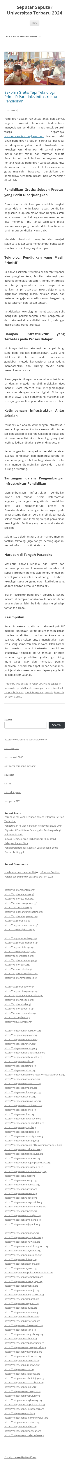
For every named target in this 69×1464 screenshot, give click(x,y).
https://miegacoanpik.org (18, 1145)
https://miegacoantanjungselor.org (23, 1167)
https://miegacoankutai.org (19, 1369)
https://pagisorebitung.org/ (19, 947)
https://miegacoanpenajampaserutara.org (27, 1162)
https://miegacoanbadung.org (20, 1307)
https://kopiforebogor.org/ (19, 1008)
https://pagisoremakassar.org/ (21, 925)
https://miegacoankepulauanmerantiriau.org (28, 1272)
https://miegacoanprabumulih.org (23, 1057)
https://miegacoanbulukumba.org (23, 1255)
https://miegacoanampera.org (20, 1087)
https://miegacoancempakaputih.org (24, 1404)
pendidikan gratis (33, 692)
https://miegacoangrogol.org (20, 1127)
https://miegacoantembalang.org (22, 1219)
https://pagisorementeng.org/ (20, 938)
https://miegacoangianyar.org (20, 1189)
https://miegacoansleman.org (20, 1193)
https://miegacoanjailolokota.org (22, 1373)
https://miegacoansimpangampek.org (25, 1347)
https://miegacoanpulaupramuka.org (24, 1052)
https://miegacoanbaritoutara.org (22, 1356)
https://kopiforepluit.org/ (18, 969)
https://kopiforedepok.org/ (19, 999)
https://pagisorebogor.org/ (19, 986)
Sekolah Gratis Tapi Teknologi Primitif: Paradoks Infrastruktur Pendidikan (31, 97)
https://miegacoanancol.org (19, 1413)
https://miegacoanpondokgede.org (23, 1136)
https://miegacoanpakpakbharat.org (24, 1382)
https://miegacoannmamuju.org (22, 1290)
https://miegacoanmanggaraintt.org (24, 1294)
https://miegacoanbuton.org (20, 1329)
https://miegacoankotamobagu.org (23, 1277)
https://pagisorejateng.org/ (19, 955)
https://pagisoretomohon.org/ (21, 942)
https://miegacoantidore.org (20, 1070)
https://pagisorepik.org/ (17, 920)
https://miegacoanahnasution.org (22, 1030)
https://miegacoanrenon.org (20, 1043)
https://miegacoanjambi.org (19, 1175)
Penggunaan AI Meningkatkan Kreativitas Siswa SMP (33, 825)
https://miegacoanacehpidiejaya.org (24, 1378)
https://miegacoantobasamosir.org (23, 1325)
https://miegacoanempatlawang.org (24, 1343)
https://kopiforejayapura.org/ (20, 903)
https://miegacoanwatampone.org (23, 1351)
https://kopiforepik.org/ (17, 964)
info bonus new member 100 (20, 872)
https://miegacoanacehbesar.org (22, 1316)
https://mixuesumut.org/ (18, 1021)
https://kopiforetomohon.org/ (21, 973)
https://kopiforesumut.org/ (19, 898)
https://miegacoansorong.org (20, 1180)
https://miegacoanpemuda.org (21, 1039)
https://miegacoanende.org (19, 1061)
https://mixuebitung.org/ (18, 907)
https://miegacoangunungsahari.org (24, 1408)
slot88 (7, 783)
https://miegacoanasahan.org (20, 1338)
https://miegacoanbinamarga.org (22, 1092)
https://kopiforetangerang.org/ (21, 916)
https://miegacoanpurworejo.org (22, 1360)
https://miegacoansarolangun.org (22, 1391)
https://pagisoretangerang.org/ (21, 991)
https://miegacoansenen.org (20, 1096)
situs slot (9, 774)
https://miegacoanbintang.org (20, 1259)
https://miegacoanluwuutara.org (22, 1321)
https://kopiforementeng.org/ (20, 960)
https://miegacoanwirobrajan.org (22, 1215)
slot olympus (11, 748)
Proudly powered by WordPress (20, 1457)
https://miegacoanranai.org (50, 1074)
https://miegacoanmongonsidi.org (23, 1202)
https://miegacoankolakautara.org (23, 1149)
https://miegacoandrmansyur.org (22, 1430)
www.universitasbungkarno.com (24, 136)
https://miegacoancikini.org (19, 1114)
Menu (34, 22)
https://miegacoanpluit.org (47, 1145)
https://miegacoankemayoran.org (22, 1101)
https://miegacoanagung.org (20, 1065)
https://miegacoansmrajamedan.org (24, 1435)
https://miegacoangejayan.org (20, 1035)
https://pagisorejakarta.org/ (19, 929)
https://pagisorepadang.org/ (20, 951)
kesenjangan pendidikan (43, 688)
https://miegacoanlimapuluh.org (22, 1395)
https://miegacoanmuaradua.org (22, 1158)
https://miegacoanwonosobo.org (22, 1083)
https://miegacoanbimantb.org (21, 1285)
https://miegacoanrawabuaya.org (22, 1118)
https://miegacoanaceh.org (19, 1074)
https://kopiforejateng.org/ (19, 894)
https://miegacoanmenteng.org (21, 1140)
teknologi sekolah (54, 692)
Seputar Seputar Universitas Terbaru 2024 (34, 10)
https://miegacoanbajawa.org (20, 1268)
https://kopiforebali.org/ (17, 1004)
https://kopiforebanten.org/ (19, 889)
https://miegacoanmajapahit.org (22, 1224)
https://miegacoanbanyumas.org (22, 1250)
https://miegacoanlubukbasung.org (23, 1153)
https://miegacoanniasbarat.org (21, 1299)
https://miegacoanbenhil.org (20, 1109)
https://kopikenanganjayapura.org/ (23, 911)
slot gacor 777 (12, 801)
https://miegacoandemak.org (20, 1386)
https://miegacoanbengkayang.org (23, 1400)
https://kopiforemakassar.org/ (21, 977)
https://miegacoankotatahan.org (22, 1079)
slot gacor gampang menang (20, 766)
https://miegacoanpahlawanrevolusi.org (26, 1417)
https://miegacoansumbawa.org (22, 1364)
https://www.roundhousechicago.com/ (25, 739)
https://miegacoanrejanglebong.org (23, 1334)
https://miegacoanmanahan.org (21, 1233)
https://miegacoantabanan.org (21, 1312)
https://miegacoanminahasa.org (22, 1184)
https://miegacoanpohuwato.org (22, 1241)
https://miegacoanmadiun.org (20, 1426)
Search (8, 719)
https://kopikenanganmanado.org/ (23, 995)
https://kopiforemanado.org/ (20, 1013)
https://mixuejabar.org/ (17, 1017)
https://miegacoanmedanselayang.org (25, 1206)
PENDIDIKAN (38, 683)
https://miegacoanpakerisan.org (22, 1422)
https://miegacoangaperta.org (20, 1211)
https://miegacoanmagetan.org (21, 1303)
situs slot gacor (12, 792)
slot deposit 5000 (13, 757)
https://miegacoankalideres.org (21, 1131)
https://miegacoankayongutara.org (23, 1237)
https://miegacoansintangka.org (22, 1263)
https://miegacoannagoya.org (20, 1197)
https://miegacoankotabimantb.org (23, 1105)
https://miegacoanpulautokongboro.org (26, 1246)
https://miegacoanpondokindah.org (24, 1123)
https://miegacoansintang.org (20, 1048)
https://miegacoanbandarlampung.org (25, 1171)
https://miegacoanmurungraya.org (23, 1281)
